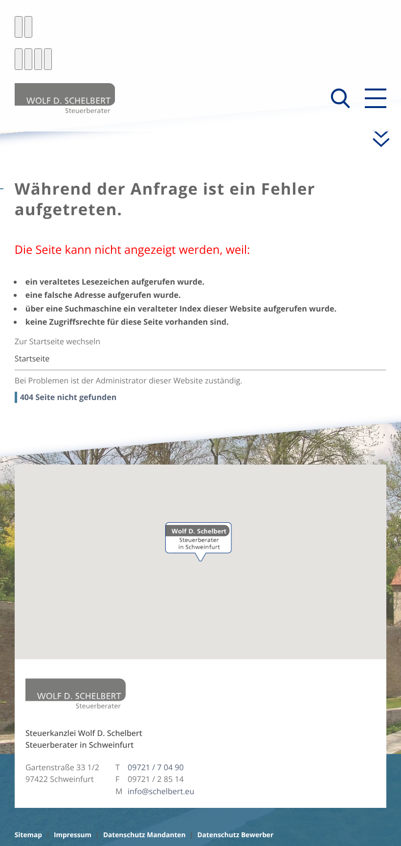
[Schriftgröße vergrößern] (28, 59)
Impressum (72, 835)
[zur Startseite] (65, 98)
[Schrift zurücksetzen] (48, 59)
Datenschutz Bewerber (235, 835)
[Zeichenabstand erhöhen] (38, 59)
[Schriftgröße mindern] (18, 59)
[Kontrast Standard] (18, 27)
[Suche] (340, 98)
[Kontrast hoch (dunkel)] (28, 27)
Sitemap (28, 835)
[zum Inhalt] (375, 138)
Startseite (32, 358)
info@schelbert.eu (161, 791)
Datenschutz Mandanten (144, 835)
